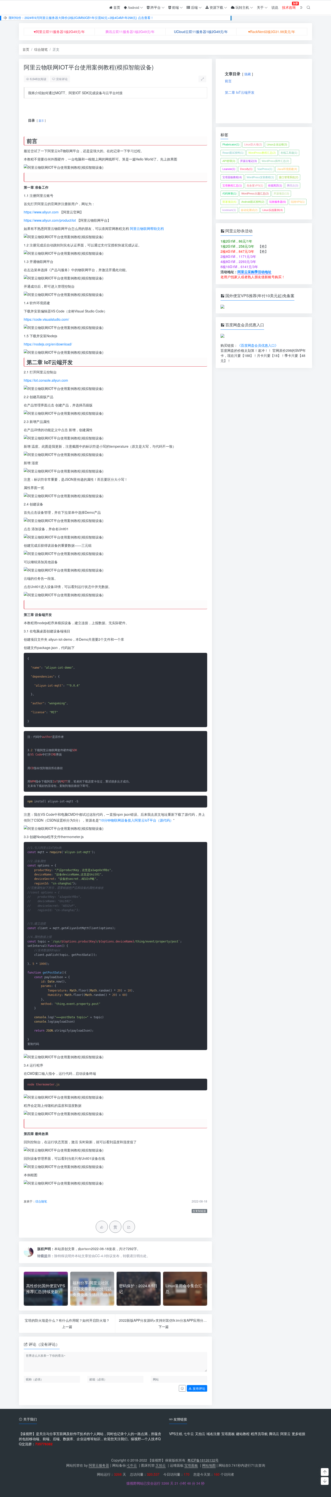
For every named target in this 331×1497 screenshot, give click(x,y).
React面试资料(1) (233, 152)
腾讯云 (274, 1433)
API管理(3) (228, 161)
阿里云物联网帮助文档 (147, 228)
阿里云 (285, 1433)
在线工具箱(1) (289, 152)
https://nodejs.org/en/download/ (48, 344)
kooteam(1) (229, 210)
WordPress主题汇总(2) (255, 193)
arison (86, 1248)
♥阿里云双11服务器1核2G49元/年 (59, 31)
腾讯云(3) (292, 185)
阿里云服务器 (99, 1465)
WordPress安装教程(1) (260, 177)
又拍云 (200, 1433)
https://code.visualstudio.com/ (46, 319)
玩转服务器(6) (277, 201)
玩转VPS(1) (298, 201)
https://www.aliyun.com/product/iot (50, 220)
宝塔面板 (228, 1433)
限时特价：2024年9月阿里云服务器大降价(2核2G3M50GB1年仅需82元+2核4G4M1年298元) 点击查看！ (81, 17)
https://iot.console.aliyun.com (46, 380)
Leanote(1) (228, 169)
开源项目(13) (281, 193)
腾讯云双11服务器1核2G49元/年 (130, 31)
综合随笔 (41, 49)
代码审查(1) (229, 193)
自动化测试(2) (249, 210)
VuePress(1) (264, 169)
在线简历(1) (275, 185)
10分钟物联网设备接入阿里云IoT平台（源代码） (136, 820)
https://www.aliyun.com (41, 212)
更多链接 (298, 1433)
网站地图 (209, 1465)
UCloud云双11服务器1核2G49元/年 (201, 31)
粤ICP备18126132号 (203, 1460)
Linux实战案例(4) (272, 210)
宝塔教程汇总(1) (232, 185)
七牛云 (189, 1433)
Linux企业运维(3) (277, 144)
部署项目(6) (229, 201)
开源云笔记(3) (248, 161)
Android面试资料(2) (252, 201)
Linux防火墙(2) (253, 144)
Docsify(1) (246, 169)
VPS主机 (175, 1433)
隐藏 (247, 74)
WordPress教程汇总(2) (262, 152)
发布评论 (198, 1388)
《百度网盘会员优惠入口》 (257, 345)
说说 (274, 7)
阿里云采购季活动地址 (254, 271)
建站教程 (243, 1433)
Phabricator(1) (230, 144)
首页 (26, 49)
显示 (41, 120)
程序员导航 (259, 1433)
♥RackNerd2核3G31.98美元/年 (271, 31)
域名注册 (213, 1433)
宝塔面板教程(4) (232, 177)
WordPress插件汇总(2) (275, 161)
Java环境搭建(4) (287, 169)
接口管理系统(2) (288, 177)
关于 (260, 7)
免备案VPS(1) (255, 185)
